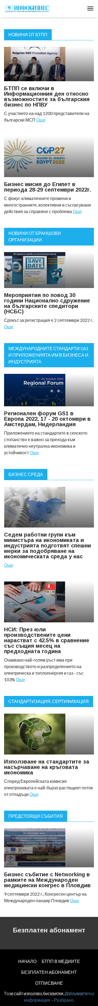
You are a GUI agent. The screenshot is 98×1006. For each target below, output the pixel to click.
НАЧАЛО (27, 961)
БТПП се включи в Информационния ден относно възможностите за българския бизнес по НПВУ (47, 96)
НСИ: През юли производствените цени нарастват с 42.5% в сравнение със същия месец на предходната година (46, 640)
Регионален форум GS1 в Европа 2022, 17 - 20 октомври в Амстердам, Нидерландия (47, 418)
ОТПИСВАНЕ (49, 983)
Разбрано (64, 999)
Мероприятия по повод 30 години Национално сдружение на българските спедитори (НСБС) (47, 303)
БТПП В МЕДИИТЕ (61, 961)
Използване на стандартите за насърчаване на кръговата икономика (46, 767)
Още (40, 119)
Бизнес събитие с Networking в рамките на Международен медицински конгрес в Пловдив (47, 879)
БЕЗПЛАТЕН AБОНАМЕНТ (49, 972)
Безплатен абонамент (49, 930)
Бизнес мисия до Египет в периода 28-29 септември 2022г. (47, 187)
